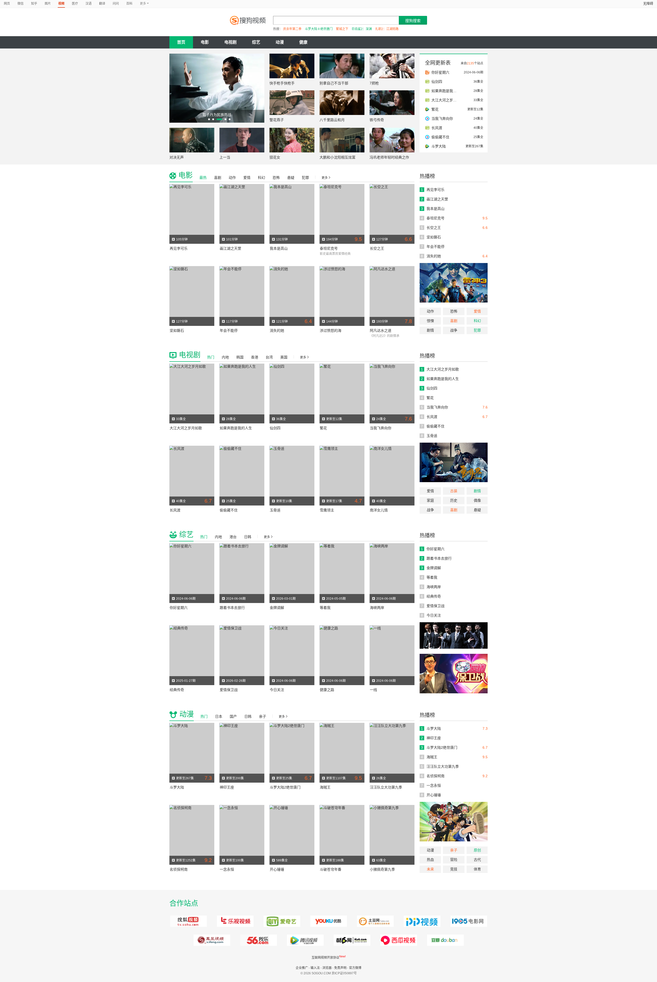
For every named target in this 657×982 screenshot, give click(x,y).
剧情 (430, 330)
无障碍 (648, 3)
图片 (48, 3)
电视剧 (230, 42)
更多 (325, 178)
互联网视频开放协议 (325, 957)
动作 (430, 311)
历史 (453, 500)
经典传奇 (177, 690)
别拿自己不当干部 (334, 83)
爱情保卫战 (229, 690)
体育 (477, 869)
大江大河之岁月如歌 (186, 428)
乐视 (234, 921)
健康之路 (327, 690)
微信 (20, 3)
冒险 (453, 860)
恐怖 (453, 311)
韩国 (240, 357)
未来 (430, 869)
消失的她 (277, 330)
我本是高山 (279, 248)
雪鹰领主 (327, 510)
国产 (233, 716)
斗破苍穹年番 (330, 869)
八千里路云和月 (332, 120)
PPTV (421, 921)
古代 (477, 860)
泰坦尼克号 (329, 248)
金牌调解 (277, 608)
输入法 (315, 968)
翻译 (102, 3)
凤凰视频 (211, 940)
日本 (218, 716)
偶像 (477, 500)
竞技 (453, 869)
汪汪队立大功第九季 (386, 787)
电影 (205, 42)
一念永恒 (227, 869)
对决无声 (176, 157)
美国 (283, 357)
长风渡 (175, 510)
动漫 (280, 42)
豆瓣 (444, 940)
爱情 (477, 311)
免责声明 (340, 968)
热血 (430, 860)
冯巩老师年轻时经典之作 (389, 157)
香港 (254, 357)
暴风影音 (398, 940)
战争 (453, 330)
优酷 (327, 921)
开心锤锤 (277, 869)
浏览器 (327, 968)
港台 (233, 537)
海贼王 (325, 787)
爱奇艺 (281, 921)
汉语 (88, 3)
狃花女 (274, 157)
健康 (303, 42)
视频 (61, 3)
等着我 (325, 608)
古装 (453, 491)
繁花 (323, 428)
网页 (7, 3)
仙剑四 (275, 428)
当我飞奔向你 (380, 428)
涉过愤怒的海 (330, 330)
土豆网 (374, 921)
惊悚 (430, 321)
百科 (129, 3)
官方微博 (355, 968)
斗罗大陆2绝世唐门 (285, 787)
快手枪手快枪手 (282, 83)
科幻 (477, 321)
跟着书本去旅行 (232, 608)
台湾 (269, 357)
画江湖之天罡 (230, 248)
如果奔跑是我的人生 (236, 428)
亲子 (453, 850)
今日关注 (277, 690)
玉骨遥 (275, 510)
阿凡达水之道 (380, 330)
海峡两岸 (377, 608)
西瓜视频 (351, 940)
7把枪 (374, 83)
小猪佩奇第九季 (382, 869)
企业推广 (302, 968)
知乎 (34, 3)
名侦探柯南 (179, 869)
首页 (181, 42)
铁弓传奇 (377, 120)
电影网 (468, 921)
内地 (225, 357)
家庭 (430, 500)
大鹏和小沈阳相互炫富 (337, 157)
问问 (116, 3)
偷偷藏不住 (229, 510)
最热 (203, 178)
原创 (477, 850)
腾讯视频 (304, 940)
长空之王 (377, 248)
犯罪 (477, 330)
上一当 (224, 157)
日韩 (247, 537)
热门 (210, 357)
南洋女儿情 (379, 510)
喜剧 (453, 321)
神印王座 (227, 787)
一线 (373, 690)
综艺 (256, 42)
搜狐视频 (187, 921)
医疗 (75, 3)
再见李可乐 (179, 248)
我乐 (257, 940)
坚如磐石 (177, 330)
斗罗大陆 (177, 787)
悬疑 (290, 178)
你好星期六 (179, 608)
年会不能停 (229, 330)
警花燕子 (276, 120)
